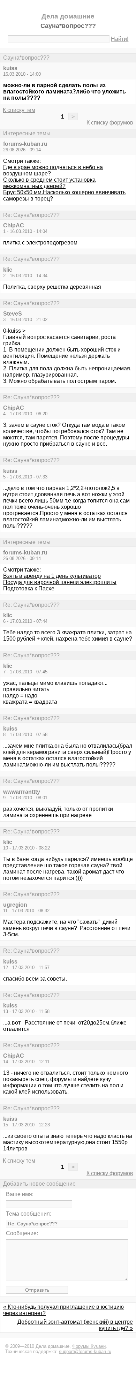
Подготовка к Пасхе (28, 588)
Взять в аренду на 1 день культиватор (52, 576)
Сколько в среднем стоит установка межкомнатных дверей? (49, 183)
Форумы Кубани (89, 1346)
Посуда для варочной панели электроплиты (59, 582)
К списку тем (19, 110)
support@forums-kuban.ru (85, 1351)
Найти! (119, 39)
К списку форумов (109, 123)
